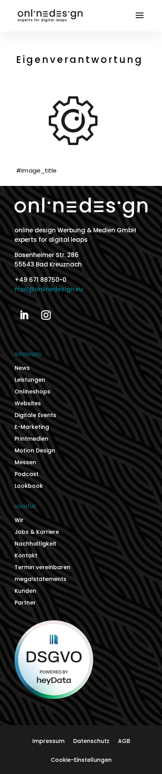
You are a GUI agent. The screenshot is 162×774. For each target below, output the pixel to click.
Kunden (25, 591)
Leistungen (30, 380)
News (22, 368)
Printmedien (31, 439)
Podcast (27, 474)
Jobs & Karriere (37, 532)
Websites (28, 404)
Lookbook (29, 486)
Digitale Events (35, 415)
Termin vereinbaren (42, 567)
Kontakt (26, 556)
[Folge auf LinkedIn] (24, 315)
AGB (124, 741)
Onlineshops (32, 392)
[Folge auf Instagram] (46, 315)
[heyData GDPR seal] (54, 697)
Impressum (48, 741)
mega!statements (40, 579)
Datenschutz (91, 741)
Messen (25, 463)
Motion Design (35, 451)
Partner (25, 603)
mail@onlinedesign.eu (49, 289)
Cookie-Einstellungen (81, 760)
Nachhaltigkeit (35, 544)
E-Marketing (32, 427)
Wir (19, 520)
